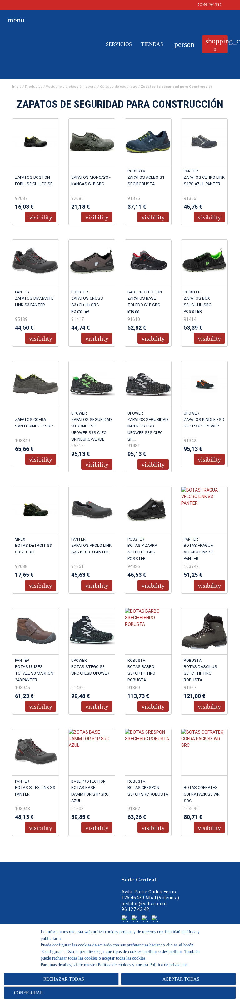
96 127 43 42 (135, 909)
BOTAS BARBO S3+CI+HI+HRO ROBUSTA (141, 673)
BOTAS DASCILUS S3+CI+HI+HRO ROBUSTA (200, 673)
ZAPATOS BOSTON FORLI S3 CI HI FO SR (34, 180)
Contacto (210, 4)
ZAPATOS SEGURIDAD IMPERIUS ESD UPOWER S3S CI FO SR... (148, 429)
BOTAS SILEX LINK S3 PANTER (35, 790)
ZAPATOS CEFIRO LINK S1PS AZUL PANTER (204, 180)
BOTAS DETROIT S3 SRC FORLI (33, 548)
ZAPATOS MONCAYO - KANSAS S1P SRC (91, 180)
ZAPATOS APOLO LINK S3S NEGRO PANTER (91, 548)
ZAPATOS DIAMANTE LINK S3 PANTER (34, 301)
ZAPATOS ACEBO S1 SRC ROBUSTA (146, 180)
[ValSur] (51, 50)
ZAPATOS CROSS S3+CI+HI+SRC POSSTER (87, 305)
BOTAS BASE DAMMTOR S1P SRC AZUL (89, 794)
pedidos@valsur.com (144, 903)
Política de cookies (114, 964)
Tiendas (152, 44)
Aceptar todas (180, 979)
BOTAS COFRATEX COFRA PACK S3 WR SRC (202, 794)
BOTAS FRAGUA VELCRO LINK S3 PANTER (199, 552)
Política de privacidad (168, 964)
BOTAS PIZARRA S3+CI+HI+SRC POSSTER (142, 552)
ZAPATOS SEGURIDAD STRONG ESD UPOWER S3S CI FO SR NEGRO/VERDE (91, 429)
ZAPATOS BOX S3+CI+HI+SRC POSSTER (197, 305)
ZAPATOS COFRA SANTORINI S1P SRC (34, 422)
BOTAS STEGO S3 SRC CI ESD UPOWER (90, 670)
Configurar (27, 993)
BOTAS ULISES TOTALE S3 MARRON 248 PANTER (34, 673)
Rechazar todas (63, 979)
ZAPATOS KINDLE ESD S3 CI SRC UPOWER (204, 422)
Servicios (119, 44)
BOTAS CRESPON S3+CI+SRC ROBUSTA (148, 790)
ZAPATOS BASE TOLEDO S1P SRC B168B (144, 305)
